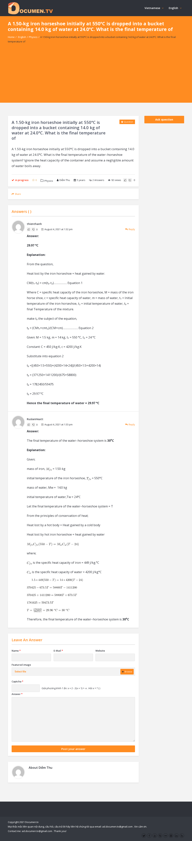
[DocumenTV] (30, 8)
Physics (33, 37)
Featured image (21, 664)
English (173, 8)
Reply (132, 229)
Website (100, 650)
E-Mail (58, 650)
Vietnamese (152, 8)
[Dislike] (130, 180)
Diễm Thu (64, 180)
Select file (20, 671)
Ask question (164, 119)
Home (11, 37)
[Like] (125, 180)
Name (16, 650)
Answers (98, 180)
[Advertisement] (96, 76)
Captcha (17, 681)
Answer (17, 694)
